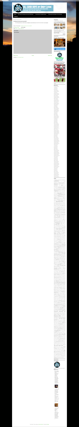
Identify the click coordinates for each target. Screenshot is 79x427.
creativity (56, 222)
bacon (62, 199)
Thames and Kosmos (59, 342)
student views (60, 337)
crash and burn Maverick (57, 221)
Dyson (55, 236)
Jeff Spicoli (56, 270)
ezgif (64, 243)
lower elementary (56, 281)
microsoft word (56, 291)
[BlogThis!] (22, 27)
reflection (55, 314)
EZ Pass (62, 243)
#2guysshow (59, 179)
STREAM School (56, 336)
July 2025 (55, 87)
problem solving (58, 310)
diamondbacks (55, 230)
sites (64, 328)
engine (63, 240)
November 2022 (56, 96)
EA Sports (59, 236)
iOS (59, 268)
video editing (57, 351)
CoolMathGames (55, 219)
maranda (59, 286)
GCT (57, 250)
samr (59, 321)
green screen (56, 258)
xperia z (63, 356)
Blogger (48, 424)
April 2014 (55, 159)
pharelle (62, 303)
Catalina (64, 208)
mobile (55, 292)
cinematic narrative (60, 213)
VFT (61, 350)
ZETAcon (60, 357)
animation (63, 193)
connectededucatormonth (57, 217)
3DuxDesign (57, 188)
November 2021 (56, 100)
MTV (61, 294)
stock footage (63, 335)
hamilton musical (61, 259)
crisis (63, 222)
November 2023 (56, 94)
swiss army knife (56, 339)
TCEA (64, 339)
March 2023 (55, 95)
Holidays (63, 261)
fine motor (60, 245)
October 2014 (55, 154)
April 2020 (55, 106)
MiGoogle (62, 291)
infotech (55, 265)
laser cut (62, 275)
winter (54, 354)
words (55, 355)
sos (59, 331)
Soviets (58, 332)
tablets (59, 339)
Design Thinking (58, 229)
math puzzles (63, 287)
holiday (60, 261)
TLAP (64, 345)
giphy (64, 251)
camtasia (59, 207)
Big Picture (58, 201)
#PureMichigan (56, 184)
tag (61, 339)
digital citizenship (57, 231)
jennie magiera (59, 270)
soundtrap (55, 332)
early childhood (63, 236)
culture (63, 223)
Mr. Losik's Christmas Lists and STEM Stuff (25, 14)
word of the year (63, 354)
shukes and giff (60, 328)
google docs (59, 254)
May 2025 (55, 89)
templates (56, 342)
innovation (58, 265)
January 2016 (55, 139)
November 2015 (56, 141)
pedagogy (58, 302)
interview (63, 267)
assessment (56, 196)
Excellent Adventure (59, 242)
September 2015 (56, 143)
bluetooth (64, 203)
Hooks (62, 262)
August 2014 (55, 156)
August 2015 (55, 144)
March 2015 (55, 149)
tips (63, 344)
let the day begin (63, 278)
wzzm (60, 356)
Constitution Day (56, 218)
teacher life (63, 340)
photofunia (60, 305)
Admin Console (61, 191)
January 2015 (55, 151)
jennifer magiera (63, 270)
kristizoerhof (55, 275)
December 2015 (56, 140)
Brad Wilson (55, 205)
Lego (54, 277)
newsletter (64, 295)
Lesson (64, 277)
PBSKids (64, 301)
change (55, 210)
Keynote (55, 274)
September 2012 (56, 176)
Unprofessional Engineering (62, 349)
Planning (55, 307)
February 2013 (56, 172)
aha (60, 192)
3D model (59, 187)
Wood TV (57, 354)
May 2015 (55, 147)
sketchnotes (58, 329)
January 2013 (55, 173)
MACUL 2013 (55, 283)
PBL (61, 301)
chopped (64, 210)
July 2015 (55, 145)
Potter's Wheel (56, 309)
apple (64, 194)
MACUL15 (63, 283)
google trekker (60, 257)
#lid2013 (63, 182)
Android (58, 193)
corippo (63, 219)
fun (56, 249)
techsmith (57, 341)
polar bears (64, 308)
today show (55, 346)
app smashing (56, 194)
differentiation (59, 230)
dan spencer (57, 225)
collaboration (62, 214)
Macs (58, 282)
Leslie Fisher (60, 277)
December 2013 (56, 163)
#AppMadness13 (63, 179)
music (63, 294)
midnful (59, 291)
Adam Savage (63, 190)
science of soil (55, 323)
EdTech (55, 238)
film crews (57, 245)
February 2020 (56, 108)
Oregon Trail (63, 298)
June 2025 (55, 88)
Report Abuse (56, 359)
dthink (62, 235)
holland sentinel (55, 262)
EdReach (64, 237)
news (61, 295)
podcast (55, 308)
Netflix (59, 295)
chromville (56, 213)
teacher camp (59, 340)
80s (63, 188)
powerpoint (59, 309)
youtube (55, 357)
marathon (62, 286)
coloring (55, 215)
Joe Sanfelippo (56, 271)
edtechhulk (61, 238)
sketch (55, 329)
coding (56, 214)
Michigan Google (59, 290)
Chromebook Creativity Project (40, 14)
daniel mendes (61, 225)
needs (57, 295)
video (64, 350)
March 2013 (55, 171)
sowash (61, 332)
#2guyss (56, 179)
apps (58, 195)
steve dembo (59, 335)
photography (63, 305)
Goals (64, 252)
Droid (60, 235)
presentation (63, 309)
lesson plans (59, 278)
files (54, 245)
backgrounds (58, 199)
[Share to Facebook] (24, 27)
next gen (56, 296)
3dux (54, 188)
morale (58, 293)
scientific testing (60, 323)
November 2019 (56, 110)
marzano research (56, 287)
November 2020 (56, 103)
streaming (60, 336)
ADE (55, 191)
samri (61, 321)
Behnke (63, 200)
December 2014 (56, 152)
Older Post (50, 55)
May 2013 (55, 169)
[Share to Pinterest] (24, 27)
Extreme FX (59, 243)
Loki (64, 280)
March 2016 (55, 137)
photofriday (56, 305)
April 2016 (55, 136)
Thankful (64, 342)
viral (60, 351)
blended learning (60, 202)
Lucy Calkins (60, 281)
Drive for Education (57, 235)
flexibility (56, 246)
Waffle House (61, 352)
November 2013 (56, 164)
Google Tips (55, 257)
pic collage (61, 306)
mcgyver (61, 288)
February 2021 (56, 101)
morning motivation (62, 293)
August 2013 (55, 167)
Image (60, 263)
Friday (59, 248)
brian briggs (61, 205)
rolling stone (59, 319)
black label (56, 202)
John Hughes (61, 271)
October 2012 (55, 175)
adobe (64, 191)
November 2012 (56, 174)
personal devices (58, 303)
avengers (61, 198)
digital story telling (62, 231)
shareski (55, 326)
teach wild (55, 340)
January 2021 (55, 102)
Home (15, 14)
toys (23, 28)
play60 (58, 307)
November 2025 (56, 86)
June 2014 (55, 157)
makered (56, 285)
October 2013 (55, 165)
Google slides (62, 256)
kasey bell (56, 273)
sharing (58, 326)
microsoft (63, 290)
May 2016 (55, 135)
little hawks (60, 280)
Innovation (62, 265)
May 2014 (55, 158)
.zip (54, 179)
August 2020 (55, 104)
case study (61, 208)
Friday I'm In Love (63, 248)
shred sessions (55, 328)
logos (62, 280)
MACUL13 (59, 283)
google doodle (63, 254)
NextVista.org (59, 296)
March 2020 (55, 107)
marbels (64, 286)
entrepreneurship (59, 241)
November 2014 (56, 153)
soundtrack (63, 331)
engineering (55, 241)
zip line (62, 357)
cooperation (60, 219)
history (54, 261)
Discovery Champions (57, 232)
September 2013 (56, 166)
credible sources (60, 222)
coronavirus (55, 220)
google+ (63, 257)
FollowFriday (55, 247)
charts (57, 210)
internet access (55, 267)
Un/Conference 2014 (56, 348)
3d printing (63, 187)
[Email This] (21, 27)
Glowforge (59, 252)
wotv (64, 355)
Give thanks (56, 252)
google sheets (58, 256)
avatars (58, 198)
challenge (55, 209)
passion (57, 301)
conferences (58, 216)
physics (58, 306)
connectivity (63, 217)
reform (58, 314)
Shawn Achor (64, 326)
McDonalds (58, 288)
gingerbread (62, 251)
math (60, 287)
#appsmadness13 (57, 180)
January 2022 (55, 99)
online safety (58, 298)
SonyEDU (56, 331)
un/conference (62, 347)
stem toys (55, 335)
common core (58, 215)
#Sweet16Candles (56, 185)
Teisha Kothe (64, 341)
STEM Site (16, 16)
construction (60, 218)
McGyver (64, 288)
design (57, 228)
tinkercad (61, 344)
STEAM (19, 28)
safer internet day (56, 321)
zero (57, 357)
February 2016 (56, 138)
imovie (59, 264)
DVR (64, 235)
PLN (61, 307)
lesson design (55, 278)
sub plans (64, 337)
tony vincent (59, 346)
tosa (61, 346)
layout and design (58, 276)
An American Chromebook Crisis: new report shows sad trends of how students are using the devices (57, 389)
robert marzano (56, 317)
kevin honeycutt (59, 273)
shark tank (60, 326)
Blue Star (57, 203)
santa (63, 321)
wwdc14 (58, 356)
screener (64, 324)
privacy (54, 310)
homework (59, 262)
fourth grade (62, 247)
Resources (56, 316)
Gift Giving (56, 251)
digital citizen (63, 230)
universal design (55, 349)
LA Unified (59, 275)
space (63, 332)
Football (59, 247)
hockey (57, 261)
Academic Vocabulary (56, 189)
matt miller (55, 288)
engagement (60, 240)
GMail (62, 252)
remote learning (62, 314)
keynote (63, 273)
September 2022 (56, 97)
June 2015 (55, 146)
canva (61, 207)
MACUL (63, 282)
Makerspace (59, 285)
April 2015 (55, 148)
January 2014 (55, 162)
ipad (63, 268)
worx (62, 355)
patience (59, 301)
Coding (59, 214)
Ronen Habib (63, 319)
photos (55, 306)
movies (59, 294)
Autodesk (55, 198)
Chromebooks (63, 212)
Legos (57, 277)
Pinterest (64, 306)
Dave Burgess (58, 226)
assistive (64, 196)
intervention (60, 267)
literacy (57, 280)
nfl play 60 (64, 296)
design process (61, 228)
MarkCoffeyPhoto (41, 424)
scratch (58, 324)
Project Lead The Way (60, 312)
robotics (17, 28)
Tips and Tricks (57, 345)
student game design (56, 337)
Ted (59, 341)
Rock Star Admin (56, 318)
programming (55, 312)
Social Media (57, 330)
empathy (57, 240)
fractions (55, 248)
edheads (56, 237)
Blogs (54, 203)
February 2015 (56, 150)
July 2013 (55, 168)
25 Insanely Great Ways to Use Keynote (55, 14)
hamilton (57, 259)
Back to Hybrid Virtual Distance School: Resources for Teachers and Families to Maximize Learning (57, 373)
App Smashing (61, 194)
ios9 (61, 268)
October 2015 (55, 142)
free (57, 248)
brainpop (58, 205)
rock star (63, 317)
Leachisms (63, 276)
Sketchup (62, 329)
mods (55, 293)
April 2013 (55, 170)
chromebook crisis (58, 212)
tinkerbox (58, 344)
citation (64, 213)
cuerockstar (58, 223)
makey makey (63, 285)
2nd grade (56, 187)
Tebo (54, 341)
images (56, 264)
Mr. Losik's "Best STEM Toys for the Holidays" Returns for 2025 (59, 38)
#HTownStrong (59, 182)
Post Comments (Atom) (20, 57)
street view (63, 336)
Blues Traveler (60, 203)
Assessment (60, 196)
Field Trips (63, 244)
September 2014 (56, 155)
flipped (58, 246)
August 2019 (55, 111)
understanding (62, 348)
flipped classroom (62, 246)
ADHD (58, 191)
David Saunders (63, 226)
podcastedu (57, 308)
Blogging (64, 202)
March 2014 (55, 160)
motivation (55, 294)
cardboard (57, 208)
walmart (64, 352)
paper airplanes (56, 300)
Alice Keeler (55, 193)
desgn (54, 228)
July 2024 (55, 92)
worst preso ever (59, 355)
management (55, 286)
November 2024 (56, 91)
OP (60, 298)
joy (57, 272)
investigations (55, 268)
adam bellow (60, 190)
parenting (60, 300)
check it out (60, 210)
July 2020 (55, 105)
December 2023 (56, 93)
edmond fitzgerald (59, 237)
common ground (63, 215)
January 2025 (55, 90)
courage (59, 220)
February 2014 (56, 161)
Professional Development (58, 311)
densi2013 (63, 227)
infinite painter (63, 264)
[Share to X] (23, 27)
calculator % (55, 207)
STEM (21, 28)
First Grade (63, 245)
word (60, 354)
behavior (59, 200)
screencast (61, 324)
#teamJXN (62, 185)
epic (62, 241)
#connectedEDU (62, 180)
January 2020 (55, 109)
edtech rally (57, 238)
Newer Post (15, 55)
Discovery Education (61, 233)
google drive (61, 255)
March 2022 (55, 98)
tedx (61, 341)
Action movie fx (56, 190)
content (63, 218)
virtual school (57, 352)
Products (63, 310)
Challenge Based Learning (60, 209)
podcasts (61, 308)
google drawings (56, 255)
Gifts (59, 251)
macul (60, 282)
